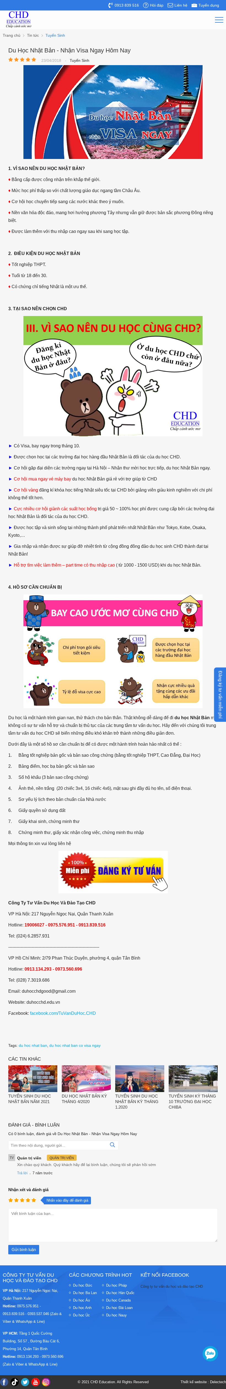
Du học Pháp (116, 1285)
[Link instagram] (46, 1382)
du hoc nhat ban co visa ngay (75, 1045)
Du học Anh (82, 1308)
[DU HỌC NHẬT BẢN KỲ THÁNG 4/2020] (86, 1079)
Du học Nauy (116, 1315)
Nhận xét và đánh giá (28, 1189)
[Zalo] (210, 1353)
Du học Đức (82, 1285)
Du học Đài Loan (119, 1308)
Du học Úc (81, 1315)
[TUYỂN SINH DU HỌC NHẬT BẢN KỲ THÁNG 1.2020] (139, 1079)
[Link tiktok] (14, 1382)
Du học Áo (81, 1300)
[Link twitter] (25, 1382)
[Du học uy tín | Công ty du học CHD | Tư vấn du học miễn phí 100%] (19, 19)
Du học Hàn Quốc (120, 1293)
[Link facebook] (4, 1382)
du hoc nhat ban (33, 1045)
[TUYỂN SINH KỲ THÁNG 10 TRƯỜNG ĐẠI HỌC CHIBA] (193, 1079)
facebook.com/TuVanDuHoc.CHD (63, 1013)
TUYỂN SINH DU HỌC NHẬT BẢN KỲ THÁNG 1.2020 (136, 1101)
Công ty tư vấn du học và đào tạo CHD (172, 1286)
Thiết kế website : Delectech (203, 1382)
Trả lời (22, 1173)
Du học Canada (118, 1300)
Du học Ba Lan (85, 1293)
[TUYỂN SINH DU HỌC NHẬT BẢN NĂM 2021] (32, 1079)
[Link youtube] (35, 1382)
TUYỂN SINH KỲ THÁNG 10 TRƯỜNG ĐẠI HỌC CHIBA (192, 1101)
